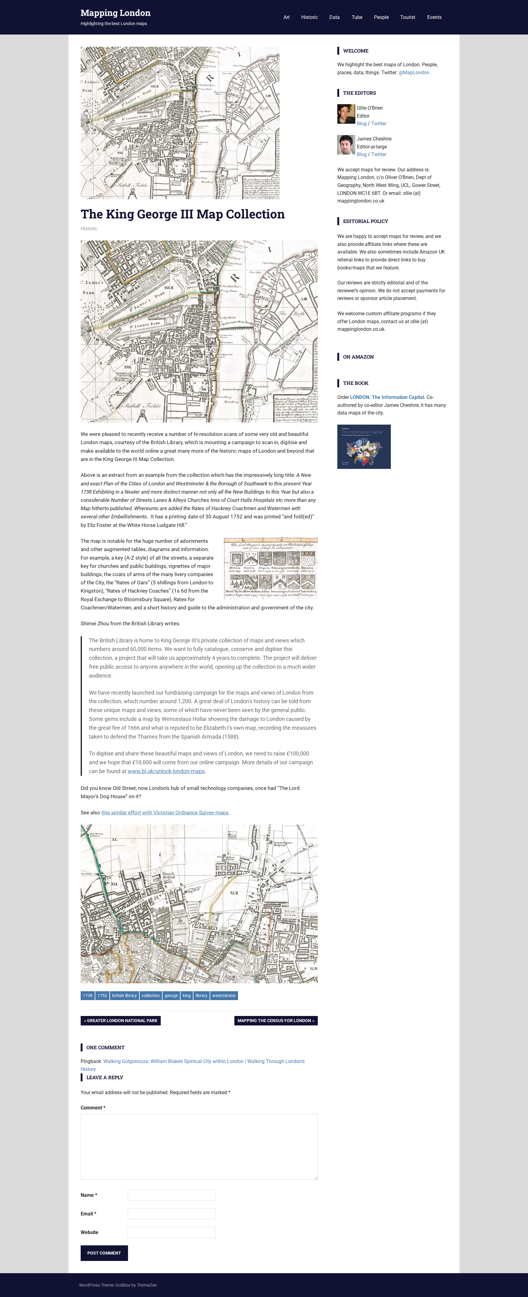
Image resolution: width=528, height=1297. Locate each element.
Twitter (378, 123)
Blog (362, 123)
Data (334, 17)
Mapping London (116, 12)
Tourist (407, 17)
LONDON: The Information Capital (387, 397)
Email (88, 1214)
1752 (102, 995)
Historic (309, 17)
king (187, 995)
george (171, 995)
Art (287, 17)
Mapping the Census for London (274, 1021)
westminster (224, 995)
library (201, 995)
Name (89, 1195)
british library (124, 995)
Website (89, 1232)
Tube (357, 17)
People (381, 17)
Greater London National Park (122, 1021)
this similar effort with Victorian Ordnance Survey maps (165, 812)
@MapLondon (414, 72)
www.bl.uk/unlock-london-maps (166, 771)
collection (151, 995)
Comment (93, 1108)
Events (434, 17)
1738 (88, 995)
